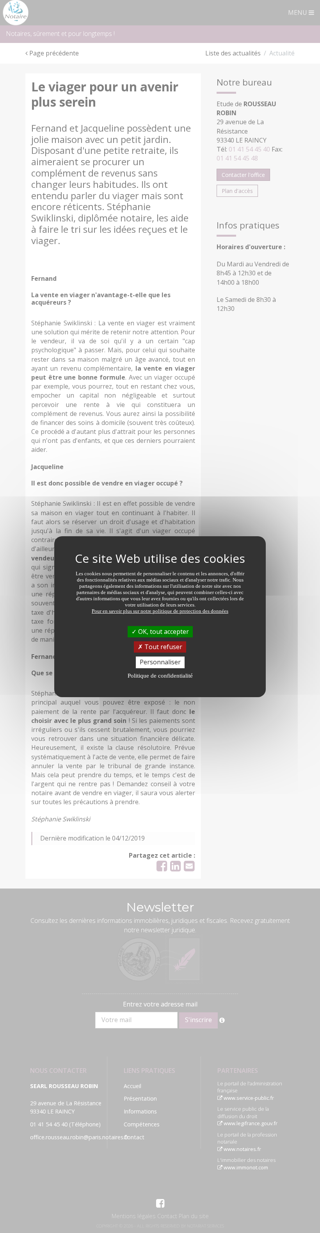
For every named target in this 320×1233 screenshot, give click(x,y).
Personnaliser (160, 662)
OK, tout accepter (163, 631)
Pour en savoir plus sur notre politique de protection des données (160, 611)
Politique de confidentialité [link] (160, 676)
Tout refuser (162, 646)
